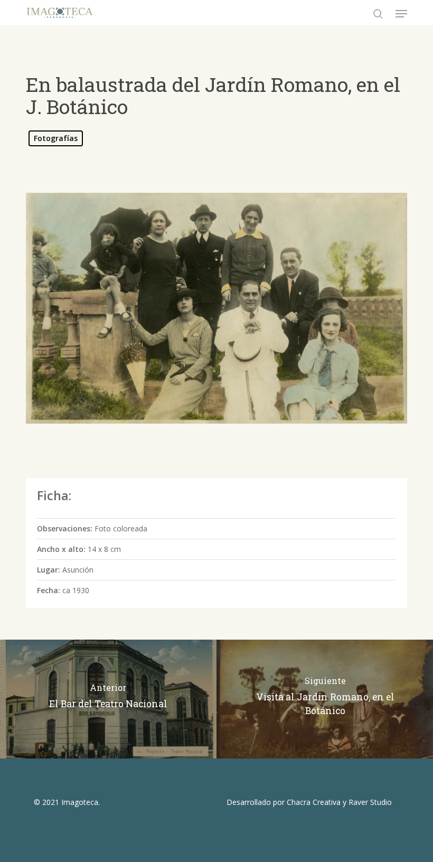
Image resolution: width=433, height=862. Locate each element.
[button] (401, 13)
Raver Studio (370, 802)
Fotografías (56, 138)
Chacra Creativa (314, 802)
